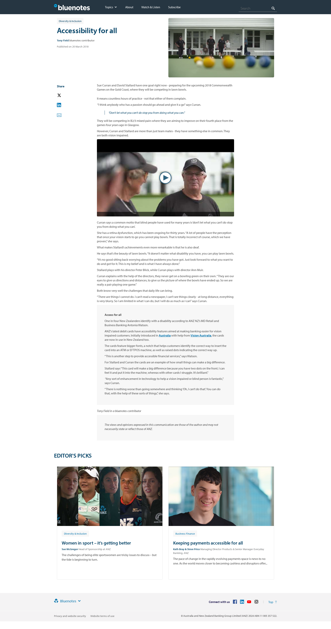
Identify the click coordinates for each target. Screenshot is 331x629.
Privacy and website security (70, 616)
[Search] (273, 8)
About (129, 7)
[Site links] (79, 601)
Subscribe (174, 7)
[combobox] (258, 8)
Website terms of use (102, 616)
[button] (64, 95)
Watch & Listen (150, 7)
